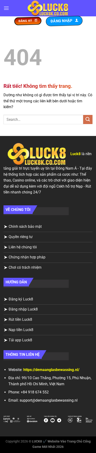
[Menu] (6, 8)
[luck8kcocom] (48, 8)
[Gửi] (88, 119)
